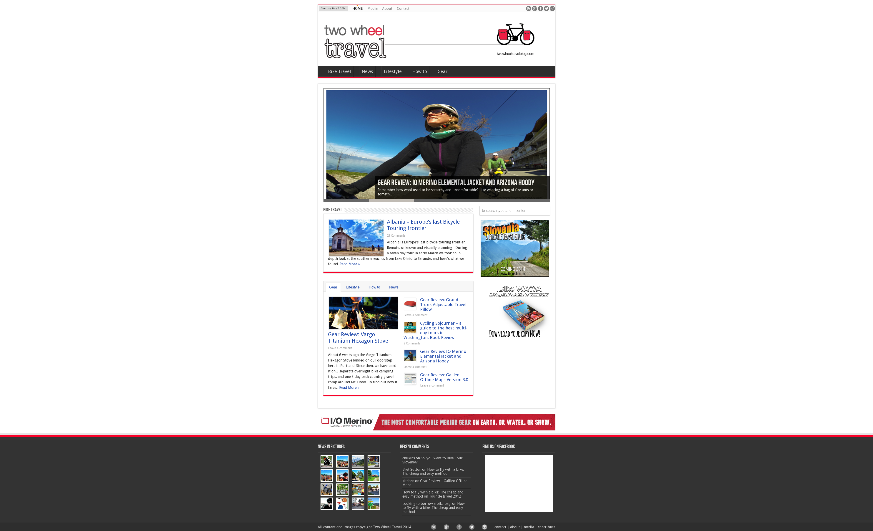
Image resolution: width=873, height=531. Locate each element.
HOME (357, 8)
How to (419, 71)
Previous (320, 149)
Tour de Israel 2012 (445, 496)
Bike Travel (339, 71)
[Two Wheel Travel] (436, 54)
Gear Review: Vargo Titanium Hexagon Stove (358, 337)
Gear (442, 71)
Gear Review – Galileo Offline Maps (434, 483)
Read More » (350, 264)
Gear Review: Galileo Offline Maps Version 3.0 (444, 377)
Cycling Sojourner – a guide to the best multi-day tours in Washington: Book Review (435, 330)
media (529, 527)
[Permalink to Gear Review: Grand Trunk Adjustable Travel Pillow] (410, 309)
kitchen (408, 481)
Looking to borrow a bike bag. (426, 503)
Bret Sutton (411, 469)
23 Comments (396, 235)
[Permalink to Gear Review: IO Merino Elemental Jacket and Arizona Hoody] (410, 360)
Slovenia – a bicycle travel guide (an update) (437, 183)
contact (500, 527)
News (367, 71)
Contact (403, 8)
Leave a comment (340, 348)
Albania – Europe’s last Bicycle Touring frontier (423, 225)
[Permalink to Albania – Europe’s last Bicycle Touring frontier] (356, 255)
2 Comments (412, 343)
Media (372, 8)
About (387, 8)
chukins (408, 458)
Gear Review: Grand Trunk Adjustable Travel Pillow (443, 304)
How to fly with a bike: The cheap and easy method (433, 471)
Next (553, 149)
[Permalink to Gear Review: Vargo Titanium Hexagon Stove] (363, 328)
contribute (546, 527)
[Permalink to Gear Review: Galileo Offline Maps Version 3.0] (410, 384)
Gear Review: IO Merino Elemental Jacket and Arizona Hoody (443, 356)
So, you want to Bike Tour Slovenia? (432, 460)
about (515, 527)
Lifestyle (393, 71)
